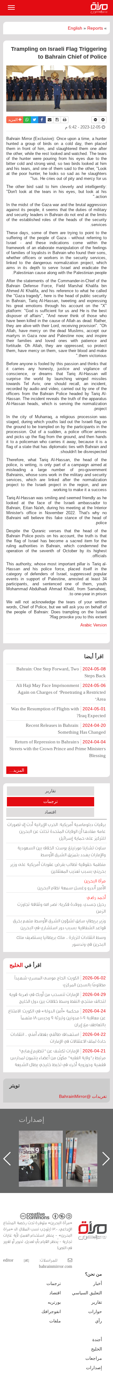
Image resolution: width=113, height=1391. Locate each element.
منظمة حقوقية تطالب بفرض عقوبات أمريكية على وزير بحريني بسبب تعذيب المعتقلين (58, 867)
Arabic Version (93, 625)
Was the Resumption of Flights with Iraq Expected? (58, 712)
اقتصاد (50, 811)
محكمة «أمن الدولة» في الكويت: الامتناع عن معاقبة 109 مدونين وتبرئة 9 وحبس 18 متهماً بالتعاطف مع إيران (57, 1017)
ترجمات (50, 801)
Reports (95, 28)
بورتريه (54, 1302)
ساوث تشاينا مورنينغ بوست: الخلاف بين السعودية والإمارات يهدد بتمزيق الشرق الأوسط (61, 851)
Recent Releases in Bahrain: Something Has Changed (66, 728)
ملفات (55, 1320)
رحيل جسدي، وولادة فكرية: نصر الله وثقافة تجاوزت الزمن (61, 904)
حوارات (95, 1311)
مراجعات (93, 1358)
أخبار (97, 1283)
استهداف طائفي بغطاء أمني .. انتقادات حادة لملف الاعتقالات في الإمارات (58, 1037)
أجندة (97, 1339)
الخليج (16, 965)
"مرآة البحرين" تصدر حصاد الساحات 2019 (66, 1145)
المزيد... (16, 770)
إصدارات (31, 1119)
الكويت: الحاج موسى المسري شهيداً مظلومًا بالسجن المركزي (60, 981)
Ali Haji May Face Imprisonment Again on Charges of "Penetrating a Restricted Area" (61, 692)
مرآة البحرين (100, 8)
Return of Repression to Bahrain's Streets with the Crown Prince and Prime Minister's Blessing (57, 748)
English (75, 28)
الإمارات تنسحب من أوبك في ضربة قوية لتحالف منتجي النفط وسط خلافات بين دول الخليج (57, 997)
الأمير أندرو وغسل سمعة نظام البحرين (71, 884)
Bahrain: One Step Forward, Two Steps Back (61, 672)
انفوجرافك (51, 1311)
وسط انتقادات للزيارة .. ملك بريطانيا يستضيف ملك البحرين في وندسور (61, 940)
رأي (98, 1320)
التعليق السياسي (87, 1292)
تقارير (50, 790)
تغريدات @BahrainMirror (83, 1096)
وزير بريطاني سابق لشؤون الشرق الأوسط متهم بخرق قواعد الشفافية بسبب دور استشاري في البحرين (59, 924)
